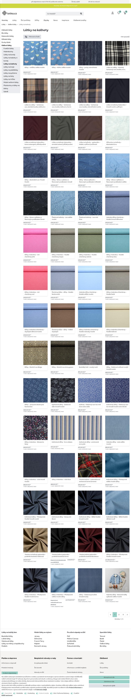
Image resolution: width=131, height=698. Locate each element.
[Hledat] (81, 14)
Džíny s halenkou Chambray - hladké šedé (116, 293)
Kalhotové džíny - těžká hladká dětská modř (117, 518)
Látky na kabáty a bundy (10, 59)
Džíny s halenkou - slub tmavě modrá (35, 480)
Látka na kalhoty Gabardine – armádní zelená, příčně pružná (62, 143)
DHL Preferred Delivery (61, 693)
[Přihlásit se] (113, 12)
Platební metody (7, 667)
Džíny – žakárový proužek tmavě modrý (88, 595)
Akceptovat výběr (109, 685)
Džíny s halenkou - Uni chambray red (32, 293)
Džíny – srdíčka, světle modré (35, 67)
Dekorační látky (8, 36)
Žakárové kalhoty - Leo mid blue (88, 218)
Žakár (102, 641)
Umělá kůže (71, 641)
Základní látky (7, 30)
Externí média (44, 693)
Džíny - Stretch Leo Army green (62, 367)
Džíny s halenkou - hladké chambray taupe (60, 256)
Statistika (19, 693)
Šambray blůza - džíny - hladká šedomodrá (62, 293)
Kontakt (70, 663)
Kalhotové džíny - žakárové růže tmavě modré (61, 405)
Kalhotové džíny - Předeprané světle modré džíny (116, 480)
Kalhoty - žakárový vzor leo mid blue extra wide (90, 405)
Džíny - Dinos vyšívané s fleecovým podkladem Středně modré (90, 181)
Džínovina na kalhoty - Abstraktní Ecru (113, 143)
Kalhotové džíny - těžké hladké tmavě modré (89, 518)
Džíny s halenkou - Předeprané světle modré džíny (62, 595)
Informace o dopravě (9, 663)
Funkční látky (9, 48)
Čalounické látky (73, 646)
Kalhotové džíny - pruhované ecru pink (89, 443)
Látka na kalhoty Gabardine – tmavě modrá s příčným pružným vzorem (116, 106)
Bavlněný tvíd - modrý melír (88, 367)
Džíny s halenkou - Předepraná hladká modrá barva (35, 595)
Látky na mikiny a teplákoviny (13, 643)
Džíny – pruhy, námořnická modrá (88, 68)
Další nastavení (7, 695)
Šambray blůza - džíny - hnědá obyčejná (62, 330)
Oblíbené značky (79, 20)
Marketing (31, 693)
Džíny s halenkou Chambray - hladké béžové (116, 330)
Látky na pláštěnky (11, 70)
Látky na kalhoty (10, 64)
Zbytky (46, 20)
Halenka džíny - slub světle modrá (115, 443)
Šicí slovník (38, 667)
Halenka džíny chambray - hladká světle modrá (88, 293)
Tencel (102, 636)
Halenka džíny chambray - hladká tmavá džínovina (115, 218)
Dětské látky (6, 39)
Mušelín (4, 646)
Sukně (6, 91)
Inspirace (65, 20)
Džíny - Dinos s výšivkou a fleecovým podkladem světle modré (116, 181)
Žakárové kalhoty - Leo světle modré (62, 218)
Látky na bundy (9, 54)
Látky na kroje (9, 67)
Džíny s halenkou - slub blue (61, 479)
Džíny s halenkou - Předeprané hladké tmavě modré (116, 555)
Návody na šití (39, 672)
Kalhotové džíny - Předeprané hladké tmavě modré (35, 518)
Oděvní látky (12, 24)
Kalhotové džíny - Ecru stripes (62, 442)
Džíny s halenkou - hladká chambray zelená (88, 256)
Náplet (37, 643)
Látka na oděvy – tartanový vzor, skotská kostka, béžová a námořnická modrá (35, 106)
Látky (14, 20)
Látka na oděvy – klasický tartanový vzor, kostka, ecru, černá (115, 68)
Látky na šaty (9, 76)
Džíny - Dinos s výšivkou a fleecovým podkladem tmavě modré (62, 181)
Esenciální (8, 693)
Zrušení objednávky (9, 673)
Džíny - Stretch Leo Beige (33, 367)
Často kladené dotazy (74, 672)
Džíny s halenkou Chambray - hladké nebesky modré (89, 330)
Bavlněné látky (7, 636)
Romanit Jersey (40, 646)
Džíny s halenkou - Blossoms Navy (34, 443)
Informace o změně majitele (76, 667)
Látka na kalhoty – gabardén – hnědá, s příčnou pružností (89, 143)
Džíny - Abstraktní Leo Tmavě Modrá (35, 181)
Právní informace (75, 687)
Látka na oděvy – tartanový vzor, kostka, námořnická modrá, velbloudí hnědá (90, 106)
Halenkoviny (8, 51)
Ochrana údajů (41, 689)
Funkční (76, 693)
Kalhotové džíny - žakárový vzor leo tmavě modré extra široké (117, 405)
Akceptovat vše (109, 677)
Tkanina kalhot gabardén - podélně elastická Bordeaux (88, 555)
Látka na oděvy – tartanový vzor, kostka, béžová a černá (61, 106)
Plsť (68, 636)
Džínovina (38, 639)
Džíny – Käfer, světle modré (61, 67)
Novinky (5, 20)
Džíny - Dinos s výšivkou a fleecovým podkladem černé (35, 218)
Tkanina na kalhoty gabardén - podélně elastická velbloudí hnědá (35, 555)
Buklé (102, 639)
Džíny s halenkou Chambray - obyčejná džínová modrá (35, 330)
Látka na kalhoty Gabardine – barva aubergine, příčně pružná (35, 143)
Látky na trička (9, 79)
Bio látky (5, 33)
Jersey (37, 636)
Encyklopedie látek (41, 663)
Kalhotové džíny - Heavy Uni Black (61, 518)
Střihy (37, 20)
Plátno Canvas (72, 639)
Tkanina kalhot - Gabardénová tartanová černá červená (89, 480)
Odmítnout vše (109, 681)
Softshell (70, 643)
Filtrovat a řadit (34, 36)
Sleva (55, 20)
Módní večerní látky (11, 82)
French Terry (39, 641)
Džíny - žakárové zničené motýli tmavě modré (117, 368)
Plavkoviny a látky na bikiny (12, 87)
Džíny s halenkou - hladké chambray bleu (115, 256)
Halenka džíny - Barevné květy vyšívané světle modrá (116, 595)
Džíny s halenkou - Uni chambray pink (32, 256)
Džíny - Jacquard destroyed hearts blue (34, 405)
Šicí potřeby (25, 20)
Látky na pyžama (10, 73)
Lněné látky (6, 639)
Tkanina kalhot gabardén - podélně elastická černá (61, 555)
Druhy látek (6, 42)
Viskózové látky (8, 641)
